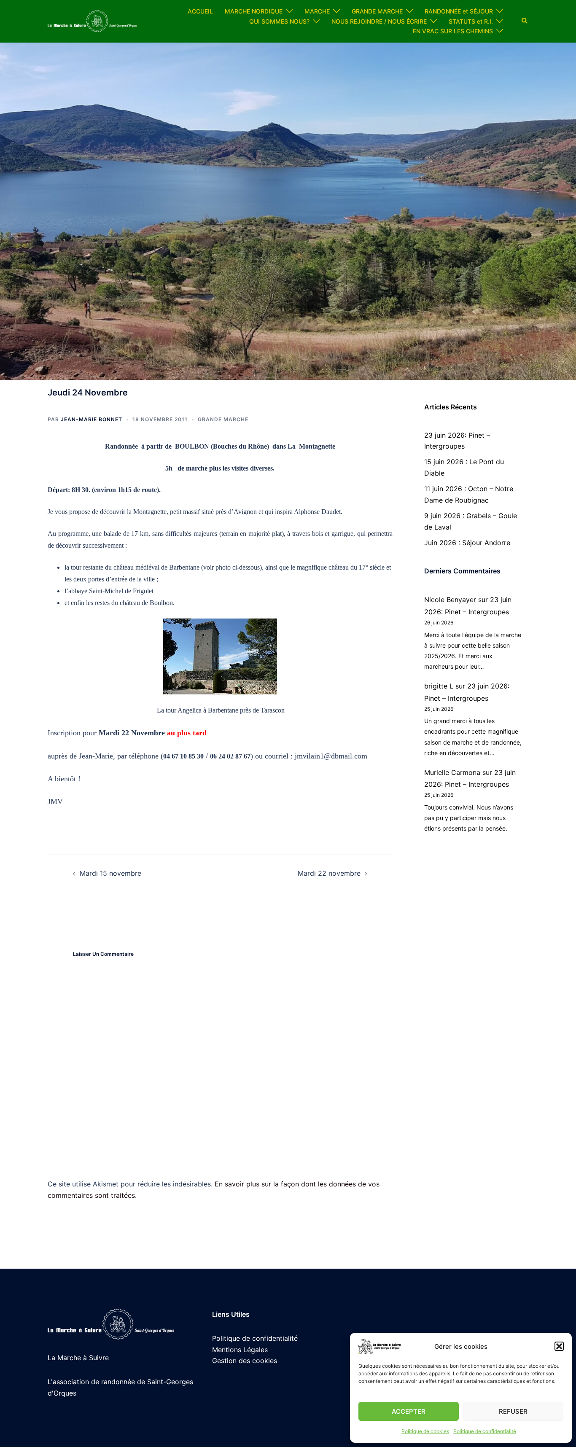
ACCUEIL (200, 11)
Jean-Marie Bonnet (91, 419)
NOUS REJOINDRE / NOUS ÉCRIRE (379, 21)
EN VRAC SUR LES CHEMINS (453, 31)
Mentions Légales (240, 1349)
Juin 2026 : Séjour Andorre (467, 542)
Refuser (513, 1411)
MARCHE (317, 11)
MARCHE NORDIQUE (254, 11)
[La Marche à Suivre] (92, 20)
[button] (559, 1346)
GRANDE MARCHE (377, 11)
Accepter (408, 1411)
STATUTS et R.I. (471, 21)
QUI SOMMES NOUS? (279, 21)
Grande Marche (223, 419)
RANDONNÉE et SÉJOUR (459, 11)
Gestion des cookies (244, 1360)
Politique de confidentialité (484, 1431)
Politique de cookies (425, 1431)
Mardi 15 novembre (110, 873)
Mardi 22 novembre (329, 873)
